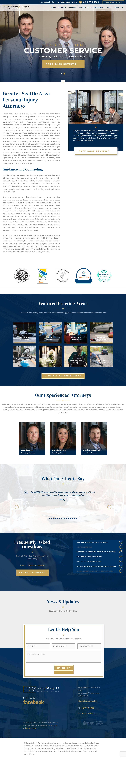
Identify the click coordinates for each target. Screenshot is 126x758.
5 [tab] (57, 518)
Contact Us (118, 7)
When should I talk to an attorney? (89, 557)
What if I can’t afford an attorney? (89, 561)
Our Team (72, 7)
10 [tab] (67, 518)
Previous (17, 507)
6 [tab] (59, 518)
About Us (62, 7)
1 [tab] (50, 518)
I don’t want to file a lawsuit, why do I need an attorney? (96, 566)
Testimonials (99, 7)
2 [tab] (52, 518)
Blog (109, 7)
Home (53, 7)
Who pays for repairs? (84, 547)
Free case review (113, 2)
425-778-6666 (87, 708)
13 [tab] (72, 518)
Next (109, 507)
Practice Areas (85, 7)
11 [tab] (69, 518)
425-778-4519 (88, 713)
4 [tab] (55, 518)
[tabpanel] (63, 497)
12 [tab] (70, 518)
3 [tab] (54, 518)
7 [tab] (61, 518)
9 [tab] (65, 518)
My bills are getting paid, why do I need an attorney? (95, 571)
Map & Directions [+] (87, 701)
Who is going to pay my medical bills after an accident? (96, 552)
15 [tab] (76, 518)
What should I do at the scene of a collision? (92, 542)
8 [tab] (63, 518)
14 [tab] (74, 518)
